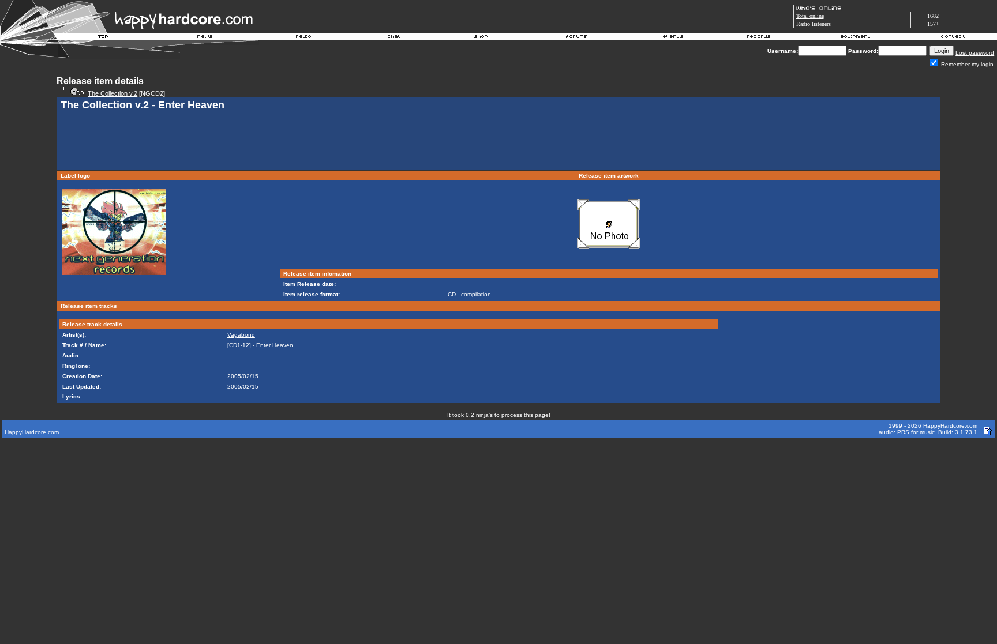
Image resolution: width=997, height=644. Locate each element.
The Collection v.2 (112, 93)
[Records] (759, 38)
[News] (203, 38)
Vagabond (241, 335)
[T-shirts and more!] (480, 38)
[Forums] (576, 38)
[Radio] (304, 38)
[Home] (103, 38)
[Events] (672, 38)
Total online (810, 16)
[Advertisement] (498, 142)
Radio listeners (813, 24)
